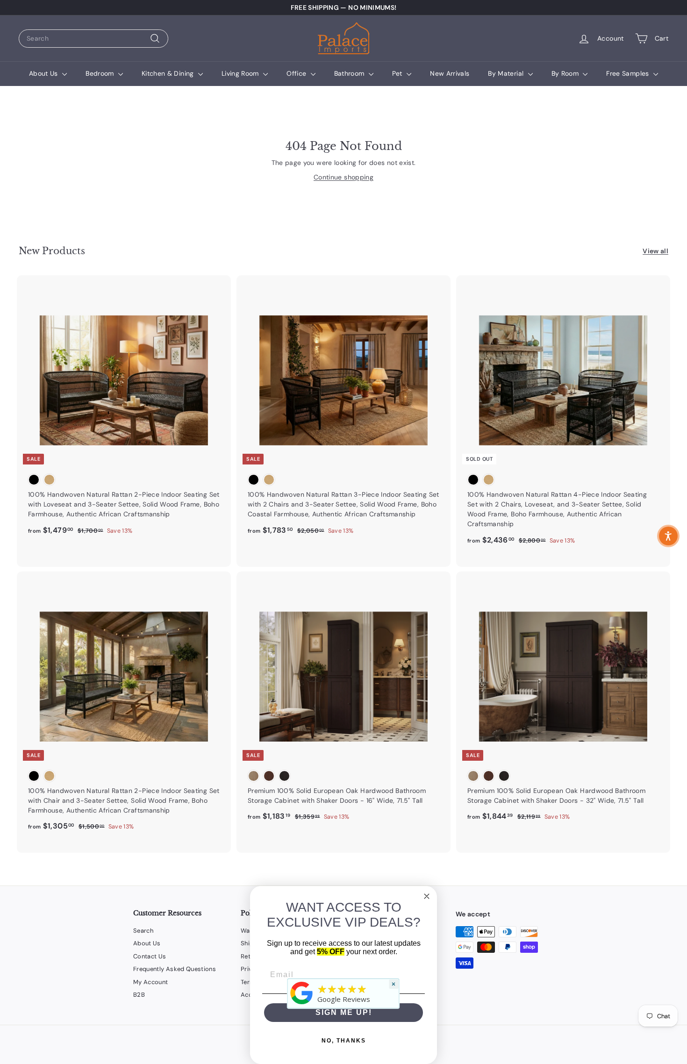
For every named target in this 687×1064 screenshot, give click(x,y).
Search (143, 931)
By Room (566, 73)
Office (297, 73)
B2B (139, 995)
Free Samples (628, 73)
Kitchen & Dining (169, 73)
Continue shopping (343, 177)
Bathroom (350, 73)
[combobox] (93, 38)
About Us (44, 73)
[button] (668, 536)
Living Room (241, 73)
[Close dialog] (426, 896)
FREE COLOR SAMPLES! (343, 7)
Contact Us (149, 956)
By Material (506, 73)
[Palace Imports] (301, 1004)
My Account (150, 982)
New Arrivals (449, 73)
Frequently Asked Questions (174, 969)
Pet (398, 73)
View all (655, 251)
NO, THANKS (344, 1040)
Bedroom (101, 73)
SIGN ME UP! (343, 1012)
